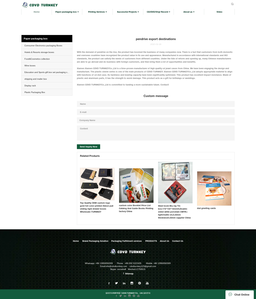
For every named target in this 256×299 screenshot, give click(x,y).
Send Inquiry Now (88, 146)
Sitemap (129, 273)
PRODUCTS (151, 241)
